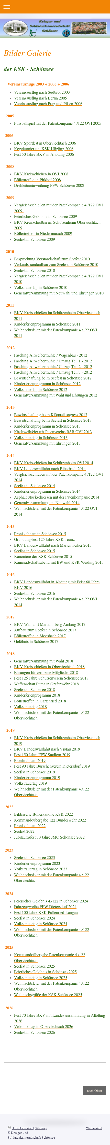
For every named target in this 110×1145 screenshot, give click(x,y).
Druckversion (22, 1128)
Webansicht (94, 1128)
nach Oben (94, 1090)
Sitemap (41, 1128)
